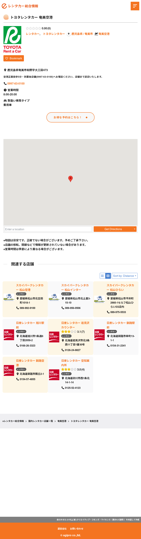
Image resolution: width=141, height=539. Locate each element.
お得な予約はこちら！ (68, 117)
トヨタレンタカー (54, 34)
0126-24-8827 (72, 350)
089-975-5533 (118, 312)
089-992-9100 (27, 308)
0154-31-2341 (118, 345)
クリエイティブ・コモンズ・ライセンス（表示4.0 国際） (100, 519)
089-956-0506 (72, 308)
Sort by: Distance (123, 276)
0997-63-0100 (16, 83)
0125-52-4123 (72, 387)
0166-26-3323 (27, 345)
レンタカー (33, 34)
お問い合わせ (76, 528)
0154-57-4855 (27, 379)
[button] (70, 179)
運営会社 (62, 528)
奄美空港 (104, 34)
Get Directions (113, 229)
